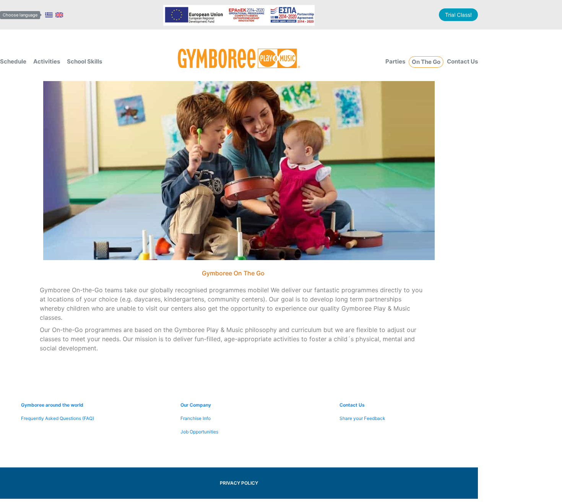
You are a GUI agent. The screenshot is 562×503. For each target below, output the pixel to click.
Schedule (13, 61)
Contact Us (462, 61)
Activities (46, 61)
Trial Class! (458, 14)
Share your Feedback (362, 418)
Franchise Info (195, 418)
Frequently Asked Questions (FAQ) (57, 418)
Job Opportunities (199, 432)
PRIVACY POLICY (239, 483)
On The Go (426, 61)
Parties (395, 61)
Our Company (195, 405)
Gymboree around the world (52, 405)
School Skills (84, 61)
